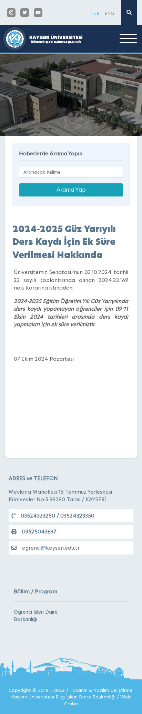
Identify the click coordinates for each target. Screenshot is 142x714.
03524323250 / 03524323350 (57, 515)
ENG (109, 13)
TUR (95, 13)
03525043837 (39, 531)
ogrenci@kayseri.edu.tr (51, 547)
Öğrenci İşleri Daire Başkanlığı (36, 615)
